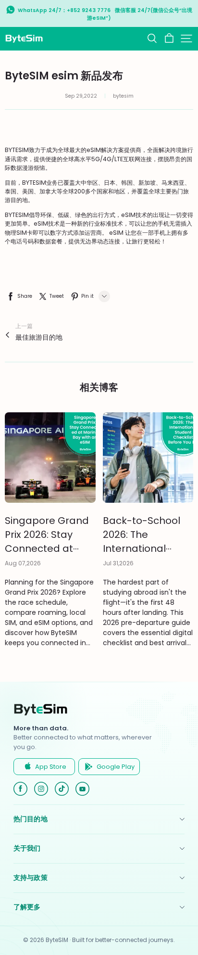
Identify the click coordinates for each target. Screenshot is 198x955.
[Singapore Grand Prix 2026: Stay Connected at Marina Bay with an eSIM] (50, 457)
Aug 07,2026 (23, 563)
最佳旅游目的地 (38, 337)
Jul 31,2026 (118, 563)
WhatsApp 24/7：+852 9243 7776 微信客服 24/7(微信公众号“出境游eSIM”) (105, 14)
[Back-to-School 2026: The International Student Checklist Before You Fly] (148, 457)
